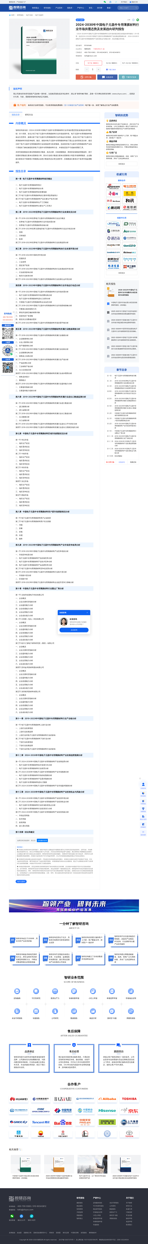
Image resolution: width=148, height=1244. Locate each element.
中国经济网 (75, 1233)
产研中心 (80, 8)
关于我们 (124, 2)
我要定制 (133, 462)
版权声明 (17, 88)
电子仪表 (29, 15)
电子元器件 (39, 15)
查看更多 (121, 164)
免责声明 (129, 1221)
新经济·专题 (114, 1215)
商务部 (51, 1233)
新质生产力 (113, 1212)
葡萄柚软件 (93, 1233)
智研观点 (35, 8)
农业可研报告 (114, 1203)
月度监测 (80, 1212)
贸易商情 (80, 1209)
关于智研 (129, 1203)
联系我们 (129, 1225)
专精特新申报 (97, 1221)
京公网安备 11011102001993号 (87, 1240)
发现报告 (84, 1233)
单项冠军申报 (97, 1218)
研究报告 (47, 8)
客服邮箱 (79, 56)
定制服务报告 (97, 1203)
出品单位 (79, 49)
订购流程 (129, 1212)
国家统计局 (27, 1233)
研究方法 (129, 1206)
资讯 (90, 8)
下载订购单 (112, 69)
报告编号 (79, 45)
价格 (77, 63)
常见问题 (129, 1215)
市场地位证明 (97, 1212)
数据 (109, 8)
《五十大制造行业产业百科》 (74, 105)
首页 (13, 15)
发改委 (19, 1233)
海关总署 (66, 1233)
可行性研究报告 (98, 1206)
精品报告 (80, 1206)
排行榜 (99, 8)
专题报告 (96, 1225)
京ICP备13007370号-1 (67, 1240)
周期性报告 (113, 1218)
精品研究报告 (97, 1209)
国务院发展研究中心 (40, 1233)
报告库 (69, 8)
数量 (77, 69)
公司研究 (113, 1206)
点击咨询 (74, 630)
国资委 (58, 1233)
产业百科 (58, 8)
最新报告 (80, 1203)
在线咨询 (109, 77)
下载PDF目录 (131, 77)
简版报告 (80, 1215)
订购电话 (79, 52)
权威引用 (129, 1209)
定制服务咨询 (42, 840)
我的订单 (135, 2)
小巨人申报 (97, 1215)
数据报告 (113, 1209)
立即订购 (88, 77)
